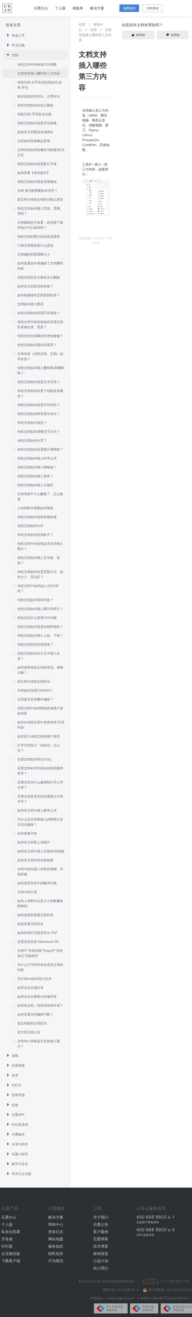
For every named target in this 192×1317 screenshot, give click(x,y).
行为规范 (55, 1260)
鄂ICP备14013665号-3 (121, 1290)
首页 (82, 24)
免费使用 (129, 8)
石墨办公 (41, 8)
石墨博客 (100, 1239)
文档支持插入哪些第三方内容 (95, 35)
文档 (93, 30)
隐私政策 (55, 1253)
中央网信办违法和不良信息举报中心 (163, 1298)
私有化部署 (10, 1231)
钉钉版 (7, 1246)
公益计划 (100, 1260)
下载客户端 (10, 1260)
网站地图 (55, 1239)
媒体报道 (100, 1253)
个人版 (60, 8)
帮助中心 (55, 1224)
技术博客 (100, 1246)
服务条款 (55, 1246)
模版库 (78, 8)
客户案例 (100, 1231)
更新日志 (55, 1231)
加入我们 (100, 1268)
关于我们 (100, 1217)
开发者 (7, 1239)
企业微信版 (10, 1253)
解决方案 (97, 8)
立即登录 (152, 8)
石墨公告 (100, 1224)
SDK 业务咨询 (145, 1235)
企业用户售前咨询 (147, 1222)
